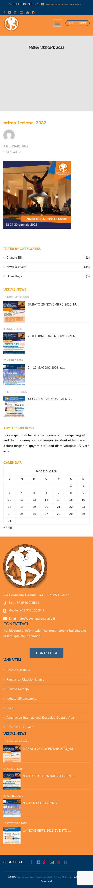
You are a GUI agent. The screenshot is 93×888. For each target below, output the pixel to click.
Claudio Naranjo (18, 689)
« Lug (7, 527)
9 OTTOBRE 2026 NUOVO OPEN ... (53, 336)
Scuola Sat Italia (18, 670)
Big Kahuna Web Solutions (31, 877)
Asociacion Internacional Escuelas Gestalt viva (40, 717)
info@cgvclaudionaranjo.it (64, 4)
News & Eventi (17, 267)
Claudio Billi (15, 257)
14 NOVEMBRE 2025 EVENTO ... (52, 399)
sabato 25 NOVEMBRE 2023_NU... (54, 304)
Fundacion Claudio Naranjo (25, 679)
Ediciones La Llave (20, 727)
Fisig (10, 708)
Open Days (14, 276)
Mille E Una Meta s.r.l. (60, 877)
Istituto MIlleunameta (22, 698)
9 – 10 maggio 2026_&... (46, 367)
